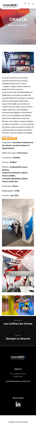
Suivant (18, 335)
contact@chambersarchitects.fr (18, 381)
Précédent (18, 320)
